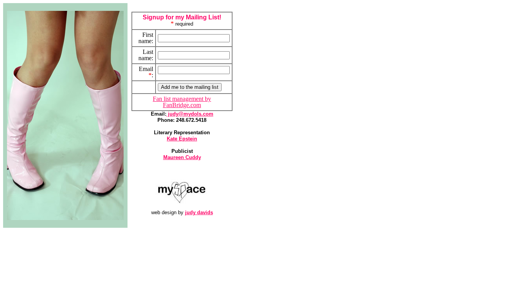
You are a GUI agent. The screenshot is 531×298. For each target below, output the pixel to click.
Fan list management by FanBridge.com (182, 101)
